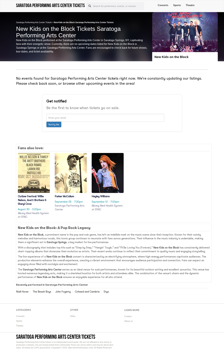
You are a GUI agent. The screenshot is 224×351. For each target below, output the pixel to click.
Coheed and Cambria (87, 291)
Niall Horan (22, 291)
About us (128, 321)
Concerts (163, 5)
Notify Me (54, 124)
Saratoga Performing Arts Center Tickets (34, 22)
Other (72, 316)
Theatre (190, 5)
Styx (106, 291)
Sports (177, 5)
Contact (128, 316)
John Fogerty (63, 291)
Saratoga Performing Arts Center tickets (55, 337)
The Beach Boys (42, 291)
